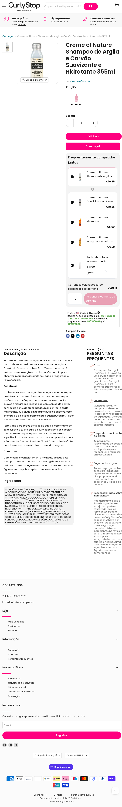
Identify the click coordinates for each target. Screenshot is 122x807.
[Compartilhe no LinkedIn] (78, 336)
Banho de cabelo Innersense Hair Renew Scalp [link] (97, 259)
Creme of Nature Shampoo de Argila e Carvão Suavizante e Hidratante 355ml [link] (99, 174)
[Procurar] (91, 6)
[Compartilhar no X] (73, 336)
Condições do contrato (21, 682)
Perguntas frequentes (20, 658)
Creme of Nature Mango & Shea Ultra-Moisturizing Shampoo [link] (100, 239)
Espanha (75, 755)
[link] (80, 177)
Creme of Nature (80, 81)
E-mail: (6, 602)
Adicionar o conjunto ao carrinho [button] (100, 299)
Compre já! (93, 146)
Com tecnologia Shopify (61, 801)
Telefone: (14, 596)
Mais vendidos (16, 621)
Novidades (14, 626)
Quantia (70, 116)
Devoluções (14, 696)
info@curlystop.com (22, 602)
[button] (70, 298)
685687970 (20, 596)
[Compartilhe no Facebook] (68, 336)
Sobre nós (13, 650)
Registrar (62, 735)
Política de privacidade (21, 691)
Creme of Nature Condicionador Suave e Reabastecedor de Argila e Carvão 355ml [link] (100, 200)
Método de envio (17, 687)
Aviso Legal (14, 678)
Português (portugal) (46, 755)
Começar (8, 36)
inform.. (22, 24)
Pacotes (12, 630)
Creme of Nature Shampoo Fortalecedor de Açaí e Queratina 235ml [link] (100, 220)
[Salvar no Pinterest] (83, 336)
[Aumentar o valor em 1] (94, 123)
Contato (13, 654)
